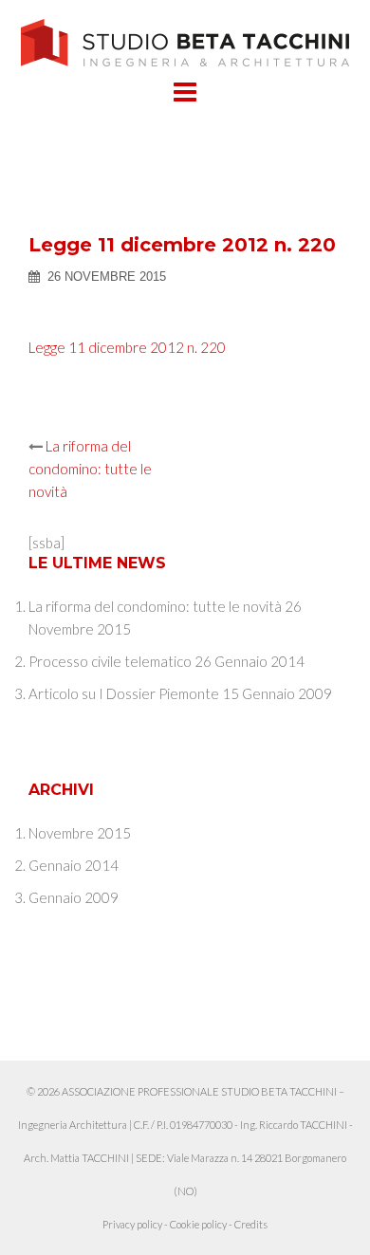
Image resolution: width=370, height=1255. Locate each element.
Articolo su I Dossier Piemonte (123, 693)
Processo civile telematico (110, 661)
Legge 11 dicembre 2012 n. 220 (127, 347)
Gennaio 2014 (73, 865)
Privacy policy (132, 1224)
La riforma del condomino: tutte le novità (90, 468)
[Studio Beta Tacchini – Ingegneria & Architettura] (185, 40)
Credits (251, 1224)
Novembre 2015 (79, 832)
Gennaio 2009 (73, 897)
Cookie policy (198, 1224)
